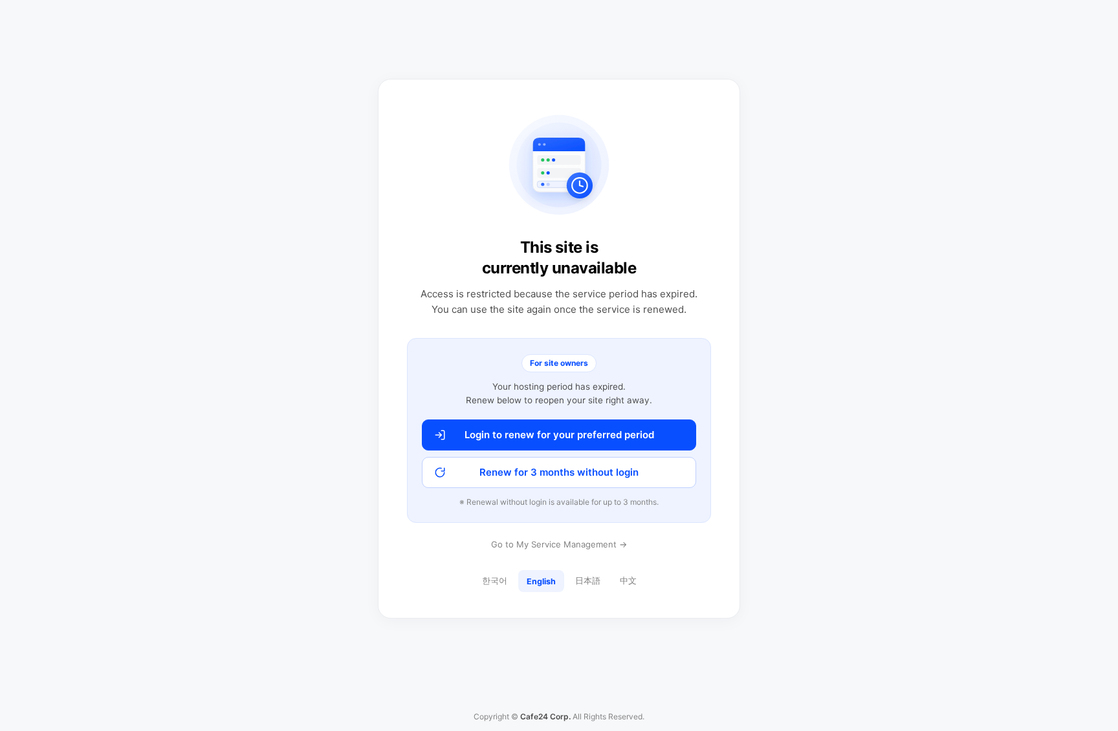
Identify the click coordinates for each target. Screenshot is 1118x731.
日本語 (587, 581)
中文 (628, 581)
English (541, 581)
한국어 (494, 581)
